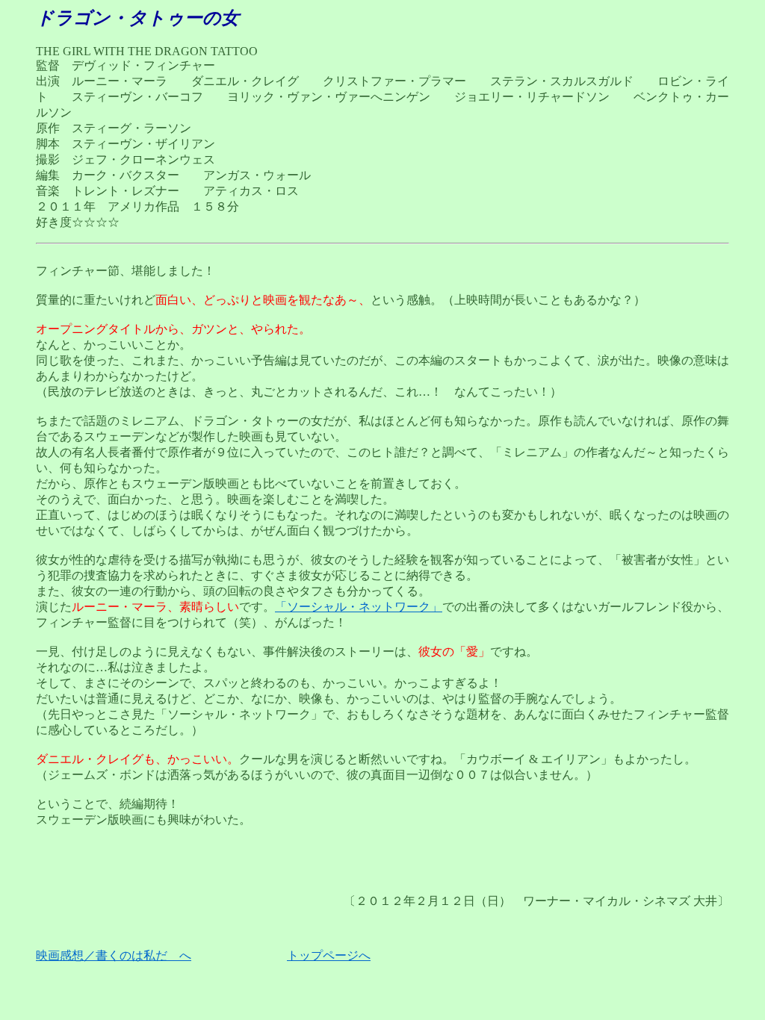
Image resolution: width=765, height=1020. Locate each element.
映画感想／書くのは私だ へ (113, 955)
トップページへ (329, 955)
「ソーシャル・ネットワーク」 (358, 606)
